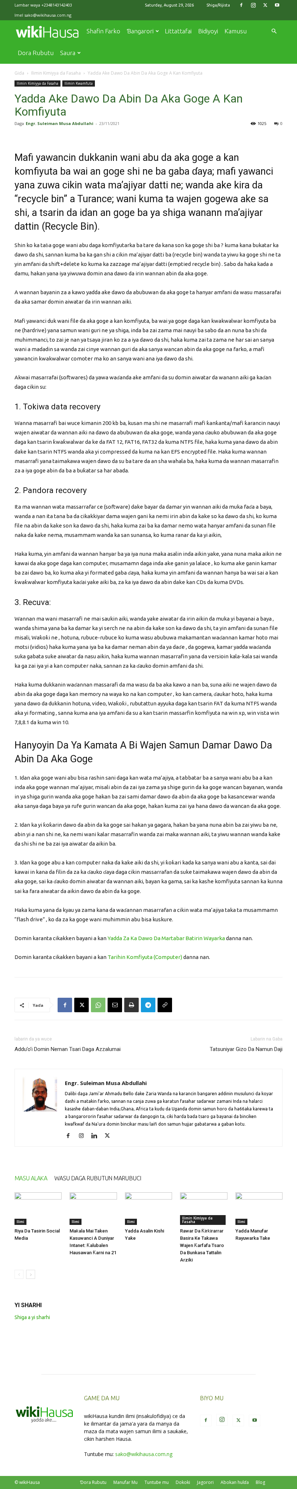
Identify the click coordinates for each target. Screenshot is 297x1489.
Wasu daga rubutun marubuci (97, 1178)
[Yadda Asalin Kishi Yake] (148, 1208)
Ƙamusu (236, 31)
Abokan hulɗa (235, 1482)
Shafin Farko (103, 31)
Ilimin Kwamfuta (78, 83)
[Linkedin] (97, 1136)
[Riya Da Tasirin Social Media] (38, 1208)
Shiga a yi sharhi (32, 1317)
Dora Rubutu (36, 52)
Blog (260, 1482)
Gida (19, 73)
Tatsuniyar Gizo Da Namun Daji (246, 1049)
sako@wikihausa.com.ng (47, 15)
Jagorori (205, 1482)
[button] (274, 31)
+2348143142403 (56, 5)
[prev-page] (19, 1274)
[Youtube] (277, 5)
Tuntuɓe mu (157, 1482)
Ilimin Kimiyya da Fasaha (56, 73)
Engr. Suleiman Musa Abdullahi (59, 123)
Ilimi (20, 1221)
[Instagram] (253, 5)
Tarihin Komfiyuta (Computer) (145, 957)
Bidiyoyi (208, 31)
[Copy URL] (165, 1005)
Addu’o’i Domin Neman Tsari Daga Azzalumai (67, 1049)
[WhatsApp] (98, 1005)
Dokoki (183, 1482)
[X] (265, 5)
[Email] (115, 1005)
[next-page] (30, 1274)
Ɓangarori (140, 31)
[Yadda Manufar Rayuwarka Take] (259, 1208)
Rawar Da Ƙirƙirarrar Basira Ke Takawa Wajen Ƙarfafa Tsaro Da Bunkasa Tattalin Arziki (202, 1245)
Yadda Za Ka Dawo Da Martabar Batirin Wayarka (166, 938)
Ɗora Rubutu (93, 1482)
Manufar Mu (125, 1482)
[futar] (131, 1005)
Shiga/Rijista (218, 5)
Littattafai (178, 31)
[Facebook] (241, 5)
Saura (67, 52)
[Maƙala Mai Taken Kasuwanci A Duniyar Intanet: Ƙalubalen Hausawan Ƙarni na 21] (93, 1208)
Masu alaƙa (30, 1178)
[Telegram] (148, 1005)
